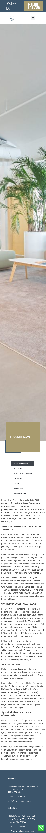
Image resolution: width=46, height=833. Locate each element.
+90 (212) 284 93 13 (19, 826)
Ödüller (16, 483)
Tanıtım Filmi (18, 489)
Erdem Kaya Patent (21, 463)
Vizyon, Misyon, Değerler (23, 473)
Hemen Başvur (33, 6)
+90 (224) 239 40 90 (17, 796)
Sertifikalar (18, 478)
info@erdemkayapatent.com (21, 801)
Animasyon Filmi (20, 494)
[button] (33, 18)
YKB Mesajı (18, 468)
